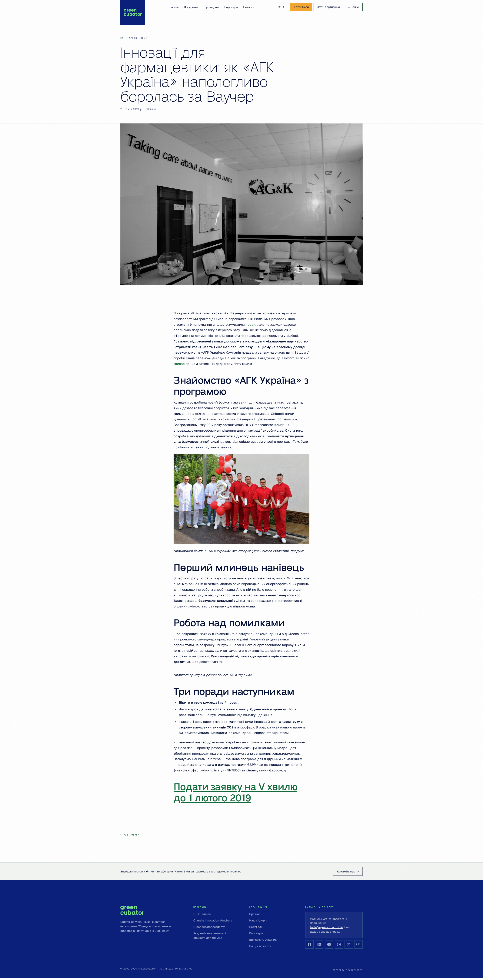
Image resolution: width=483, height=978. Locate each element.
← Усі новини (129, 834)
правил (251, 324)
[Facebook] (309, 944)
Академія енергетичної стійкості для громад (209, 935)
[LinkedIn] (319, 944)
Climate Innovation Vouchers (212, 920)
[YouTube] (329, 944)
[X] (349, 944)
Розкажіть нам (345, 871)
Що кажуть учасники (263, 939)
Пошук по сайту (260, 946)
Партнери (231, 7)
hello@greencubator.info (326, 927)
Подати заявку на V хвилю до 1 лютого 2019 (235, 791)
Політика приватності (348, 970)
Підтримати (300, 6)
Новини (248, 7)
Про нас (173, 7)
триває (179, 363)
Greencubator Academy (209, 926)
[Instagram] (339, 944)
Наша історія (258, 920)
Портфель (255, 926)
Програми (191, 7)
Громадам (212, 7)
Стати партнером (328, 6)
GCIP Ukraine (202, 914)
